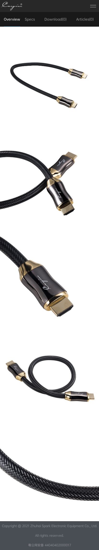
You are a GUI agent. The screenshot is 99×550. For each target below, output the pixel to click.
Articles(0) (85, 19)
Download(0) (55, 19)
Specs (30, 19)
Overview (12, 19)
